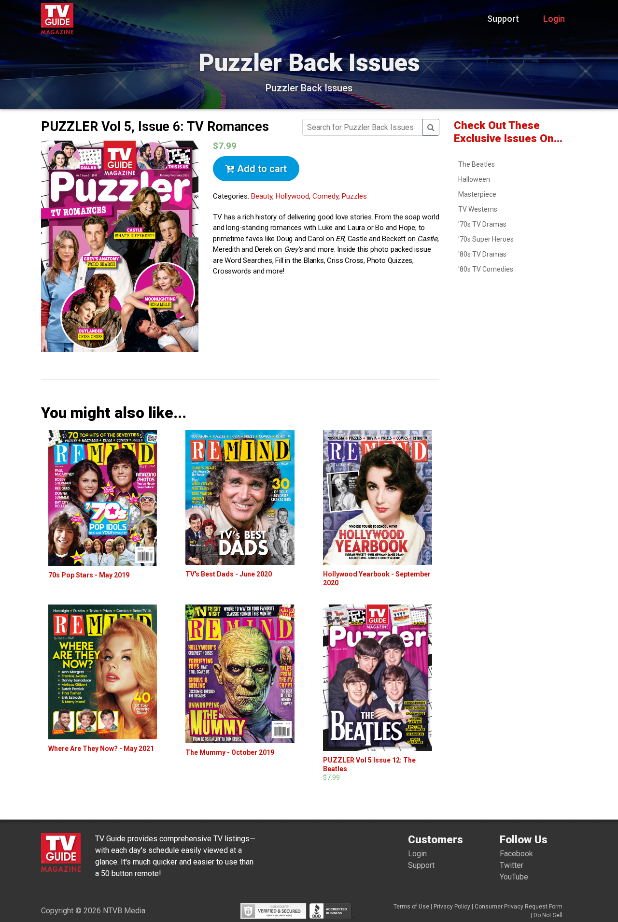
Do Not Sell (548, 915)
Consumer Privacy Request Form (518, 906)
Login (554, 19)
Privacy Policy (452, 906)
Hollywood (292, 196)
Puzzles (354, 196)
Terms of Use (411, 906)
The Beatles (476, 164)
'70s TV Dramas (482, 224)
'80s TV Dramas (482, 254)
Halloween (474, 179)
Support (503, 19)
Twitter (511, 865)
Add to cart (261, 168)
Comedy (325, 196)
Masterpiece (477, 194)
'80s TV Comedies (485, 269)
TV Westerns (477, 209)
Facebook (516, 853)
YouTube (514, 876)
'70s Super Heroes (486, 239)
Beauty (261, 196)
